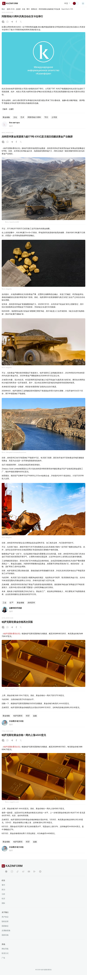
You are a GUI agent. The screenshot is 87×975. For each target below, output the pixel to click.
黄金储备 (6, 117)
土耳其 (54, 117)
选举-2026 (10, 9)
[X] (20, 22)
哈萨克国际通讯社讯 (12, 633)
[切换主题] (75, 3)
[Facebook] (16, 22)
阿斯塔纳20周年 (34, 117)
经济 (28, 716)
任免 (23, 9)
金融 (35, 716)
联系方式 (5, 953)
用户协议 (5, 917)
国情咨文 (34, 9)
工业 (4, 603)
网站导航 (5, 949)
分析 (3, 894)
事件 (28, 9)
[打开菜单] (83, 3)
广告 (3, 958)
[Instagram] (3, 22)
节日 (46, 117)
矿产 (11, 603)
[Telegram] (12, 22)
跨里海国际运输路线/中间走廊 (49, 9)
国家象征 (5, 926)
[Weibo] (23, 871)
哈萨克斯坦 (17, 716)
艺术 (22, 117)
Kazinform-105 (67, 9)
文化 (15, 117)
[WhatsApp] (7, 22)
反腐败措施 (6, 930)
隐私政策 (5, 921)
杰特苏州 (31, 603)
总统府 (18, 9)
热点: (3, 9)
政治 (3, 889)
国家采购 (5, 935)
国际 (3, 903)
